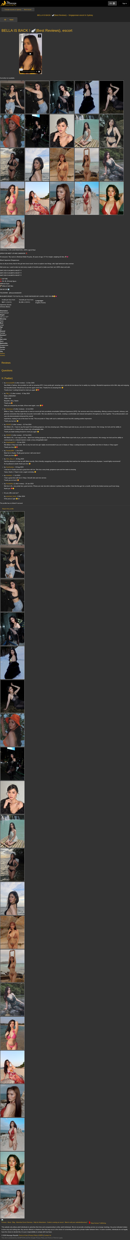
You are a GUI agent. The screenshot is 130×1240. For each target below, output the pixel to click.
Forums (4, 1222)
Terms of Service (53, 1238)
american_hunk (11, 496)
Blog (13, 1222)
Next (11, 20)
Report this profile (8, 509)
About (9, 1222)
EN (111, 3)
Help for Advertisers (40, 1222)
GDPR (41, 1235)
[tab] (65, 362)
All (5, 20)
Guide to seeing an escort (55, 1222)
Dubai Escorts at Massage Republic (8, 3)
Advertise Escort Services (24, 1222)
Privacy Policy (33, 1235)
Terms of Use (23, 1235)
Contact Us (47, 1235)
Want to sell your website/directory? (76, 1222)
